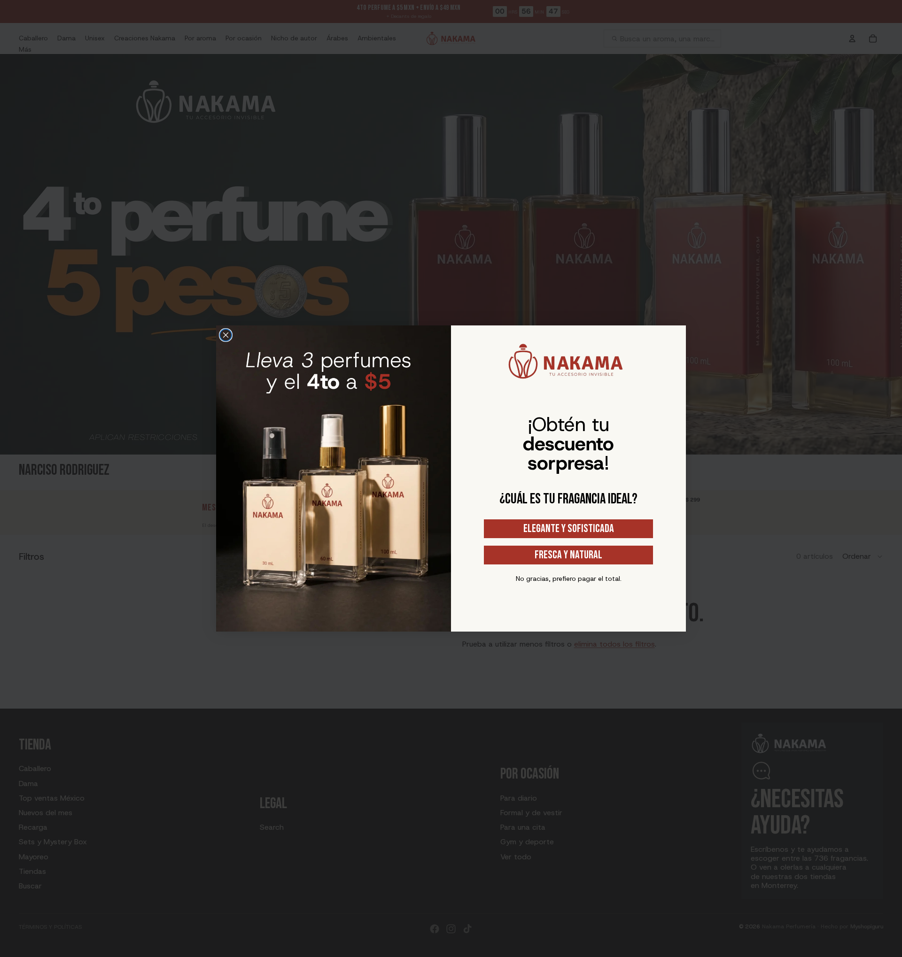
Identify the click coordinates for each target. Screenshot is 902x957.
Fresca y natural (568, 555)
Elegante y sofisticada (568, 528)
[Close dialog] (226, 335)
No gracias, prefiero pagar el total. (569, 578)
